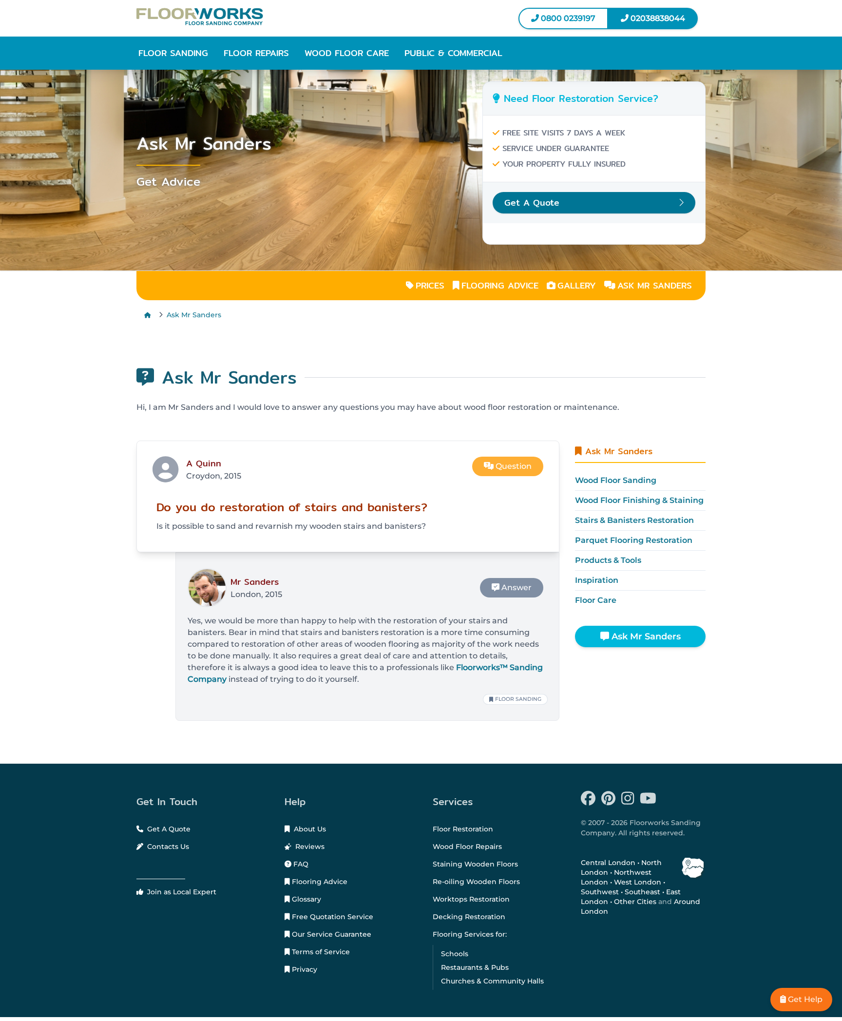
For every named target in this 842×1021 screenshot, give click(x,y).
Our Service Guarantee (330, 934)
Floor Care (595, 600)
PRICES (430, 285)
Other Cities (635, 901)
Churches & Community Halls (492, 981)
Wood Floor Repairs (467, 846)
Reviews (309, 846)
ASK (654, 285)
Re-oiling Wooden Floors (476, 881)
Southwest (600, 891)
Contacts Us (167, 846)
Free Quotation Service (331, 916)
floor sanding (518, 699)
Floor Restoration (463, 829)
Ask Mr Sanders (194, 314)
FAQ (299, 864)
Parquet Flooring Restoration (633, 540)
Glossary (305, 899)
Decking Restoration (469, 916)
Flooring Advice (318, 881)
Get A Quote (168, 829)
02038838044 (657, 18)
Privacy (303, 969)
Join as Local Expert (180, 891)
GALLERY (576, 285)
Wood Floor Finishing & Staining (639, 500)
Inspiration (596, 580)
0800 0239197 (567, 18)
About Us (309, 829)
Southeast (642, 891)
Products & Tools (608, 560)
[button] (173, 53)
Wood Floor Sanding (615, 480)
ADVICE (499, 285)
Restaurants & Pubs (475, 967)
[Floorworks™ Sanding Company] (274, 16)
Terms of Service (320, 951)
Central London (608, 862)
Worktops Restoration (471, 899)
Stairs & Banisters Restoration (634, 520)
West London (637, 882)
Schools (454, 953)
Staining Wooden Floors (475, 864)
